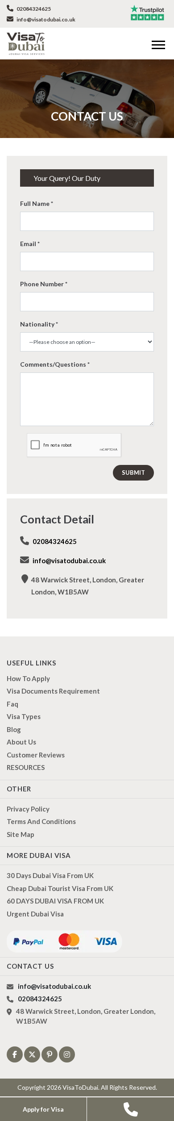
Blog (14, 729)
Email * (30, 243)
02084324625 (33, 8)
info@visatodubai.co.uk (45, 19)
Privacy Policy (28, 809)
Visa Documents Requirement (53, 691)
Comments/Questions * (55, 364)
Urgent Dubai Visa (35, 914)
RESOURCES (26, 767)
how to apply (28, 678)
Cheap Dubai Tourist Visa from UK (60, 888)
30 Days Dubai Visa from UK (50, 875)
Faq (12, 704)
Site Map (20, 834)
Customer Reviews (36, 755)
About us (21, 742)
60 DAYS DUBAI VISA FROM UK (55, 901)
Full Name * (36, 203)
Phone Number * (43, 284)
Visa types (24, 716)
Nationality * (39, 324)
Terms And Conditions (41, 821)
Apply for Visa (43, 1109)
